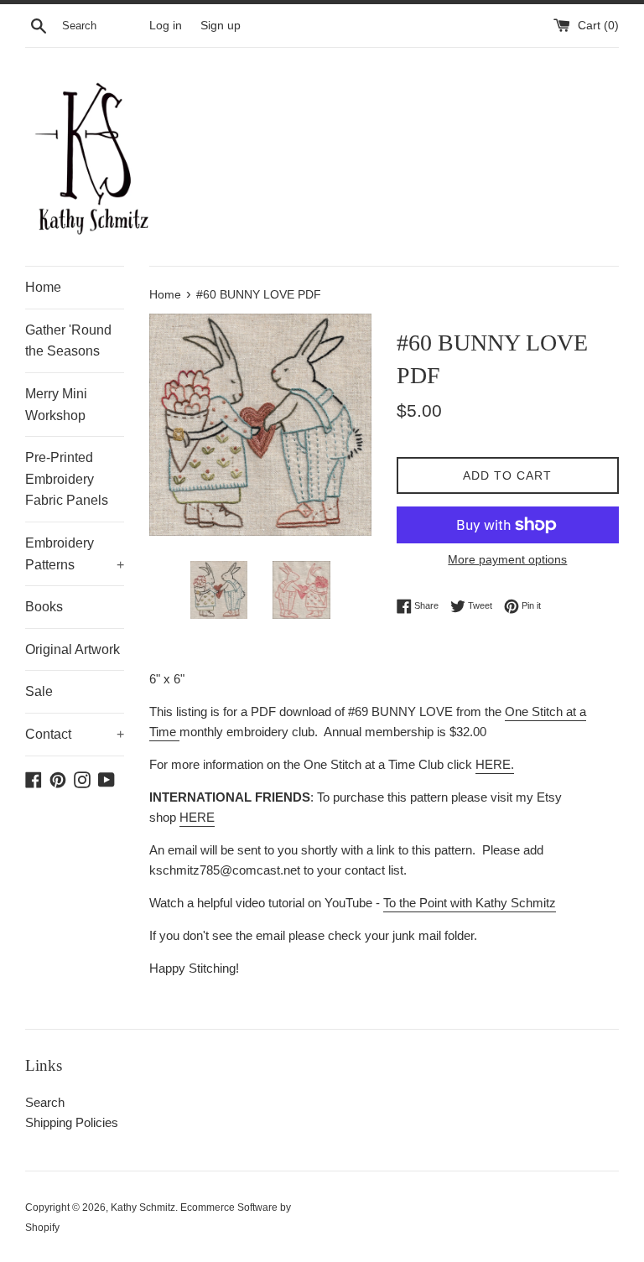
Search (45, 1102)
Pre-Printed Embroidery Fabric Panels (66, 478)
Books (44, 607)
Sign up (220, 25)
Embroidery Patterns (74, 554)
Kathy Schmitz (143, 1207)
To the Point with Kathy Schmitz (469, 903)
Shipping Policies (71, 1122)
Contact (74, 734)
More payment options (507, 559)
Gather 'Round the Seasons (68, 341)
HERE (197, 817)
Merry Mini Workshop (56, 405)
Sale (39, 691)
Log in (165, 25)
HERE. (494, 764)
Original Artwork (72, 649)
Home (43, 287)
